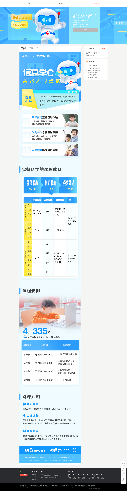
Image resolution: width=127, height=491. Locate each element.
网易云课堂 (36, 485)
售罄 (90, 30)
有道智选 (72, 485)
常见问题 (34, 479)
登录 (95, 3)
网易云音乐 (47, 485)
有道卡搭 (67, 485)
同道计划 (24, 474)
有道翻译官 (83, 485)
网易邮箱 (93, 485)
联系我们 (31, 485)
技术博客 (95, 488)
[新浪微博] (123, 468)
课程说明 (34, 474)
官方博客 (90, 488)
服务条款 (33, 489)
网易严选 (88, 485)
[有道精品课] (29, 3)
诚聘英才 (99, 488)
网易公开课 (41, 485)
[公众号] (123, 473)
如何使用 (34, 477)
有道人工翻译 (77, 485)
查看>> (103, 48)
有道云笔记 (57, 485)
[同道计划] (123, 478)
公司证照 (47, 489)
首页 (53, 3)
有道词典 (52, 485)
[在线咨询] (123, 463)
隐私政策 (29, 489)
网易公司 (25, 489)
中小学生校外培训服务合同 (40, 489)
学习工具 (62, 3)
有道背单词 (62, 485)
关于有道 (26, 485)
